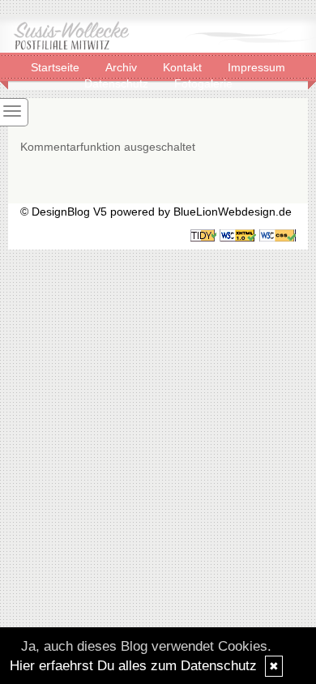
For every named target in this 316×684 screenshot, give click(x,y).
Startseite (57, 67)
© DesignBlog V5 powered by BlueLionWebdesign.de (156, 211)
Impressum (256, 67)
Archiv (122, 67)
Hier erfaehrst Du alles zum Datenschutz (133, 665)
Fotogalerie (203, 83)
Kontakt (184, 67)
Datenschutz (118, 83)
